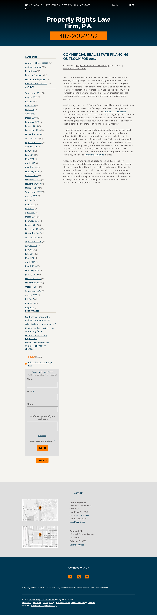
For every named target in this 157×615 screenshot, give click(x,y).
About (38, 5)
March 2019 (31, 117)
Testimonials (70, 5)
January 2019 (31, 126)
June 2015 (30, 303)
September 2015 (33, 291)
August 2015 (31, 295)
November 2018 (33, 134)
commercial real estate (74, 68)
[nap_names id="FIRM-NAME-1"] (91, 65)
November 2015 (33, 282)
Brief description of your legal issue (42, 417)
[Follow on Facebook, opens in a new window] (70, 576)
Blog (28, 9)
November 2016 (33, 233)
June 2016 (30, 253)
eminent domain (33, 67)
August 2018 (31, 146)
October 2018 (32, 138)
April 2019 (30, 113)
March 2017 (31, 216)
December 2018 (33, 130)
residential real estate (36, 83)
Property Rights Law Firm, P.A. (78, 22)
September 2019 (33, 93)
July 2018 (29, 150)
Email (30, 391)
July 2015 (29, 299)
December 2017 (33, 179)
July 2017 (29, 200)
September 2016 (33, 241)
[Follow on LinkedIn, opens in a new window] (87, 576)
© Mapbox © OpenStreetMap (44, 605)
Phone (30, 404)
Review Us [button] (42, 460)
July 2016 (29, 249)
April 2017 (30, 212)
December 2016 (33, 229)
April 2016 (30, 262)
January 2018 (31, 175)
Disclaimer (42, 435)
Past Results (52, 5)
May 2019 (29, 109)
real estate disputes (35, 79)
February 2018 (32, 171)
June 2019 (30, 105)
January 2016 (31, 274)
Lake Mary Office (77, 522)
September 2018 (33, 142)
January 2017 (31, 225)
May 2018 (29, 159)
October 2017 (32, 187)
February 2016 (32, 270)
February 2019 (32, 122)
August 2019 (31, 97)
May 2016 (29, 258)
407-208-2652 (78, 36)
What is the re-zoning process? (40, 324)
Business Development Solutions (70, 602)
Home (28, 5)
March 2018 (31, 167)
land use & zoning (34, 75)
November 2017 (33, 183)
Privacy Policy (48, 602)
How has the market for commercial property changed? (37, 345)
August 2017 (31, 196)
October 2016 (32, 237)
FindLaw (91, 602)
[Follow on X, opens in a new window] (79, 576)
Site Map (37, 602)
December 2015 (33, 278)
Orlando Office (77, 544)
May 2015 (29, 307)
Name (30, 379)
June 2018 (30, 155)
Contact (85, 5)
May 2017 (29, 208)
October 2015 (32, 286)
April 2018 (30, 163)
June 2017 (30, 204)
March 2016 (31, 266)
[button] (154, 598)
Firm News (30, 71)
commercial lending (94, 154)
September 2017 (33, 192)
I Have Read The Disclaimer (42, 441)
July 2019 (29, 101)
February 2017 (32, 220)
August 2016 (31, 245)
